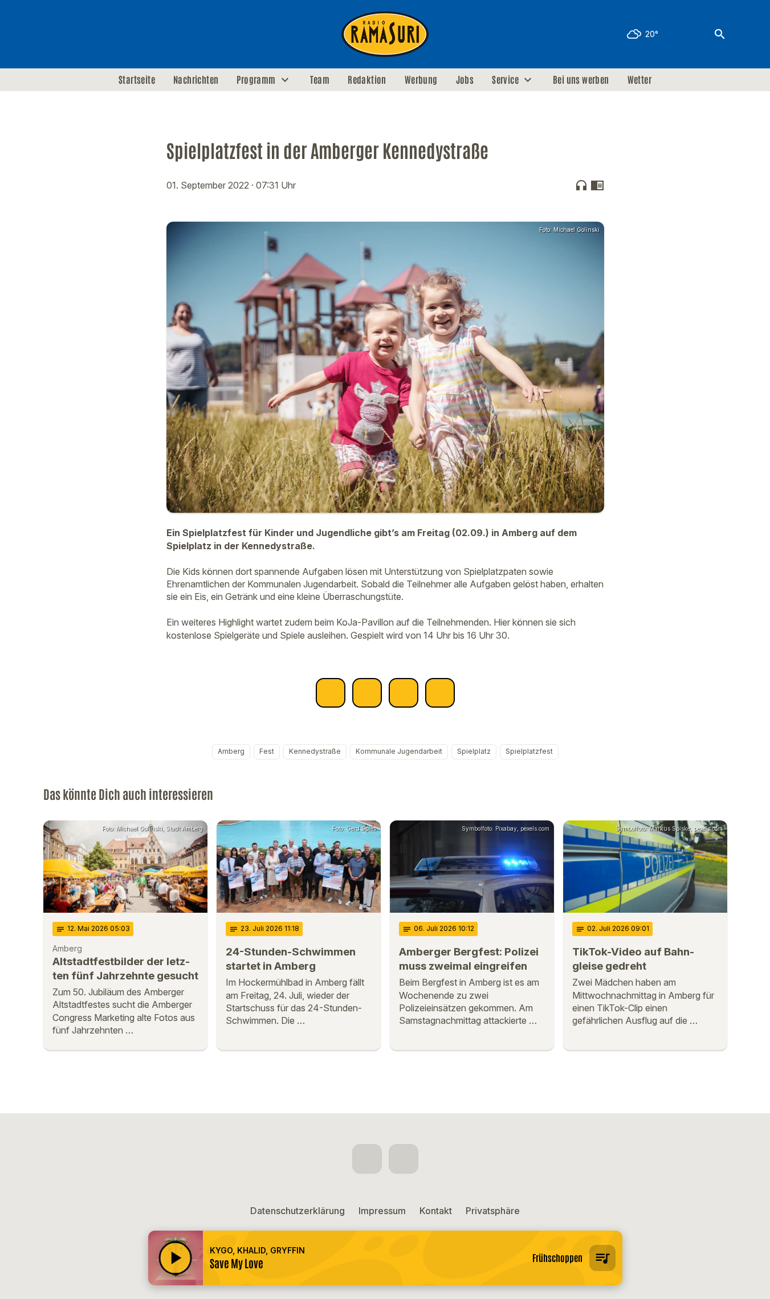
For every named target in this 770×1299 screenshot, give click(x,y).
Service (505, 80)
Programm (256, 80)
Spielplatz (474, 751)
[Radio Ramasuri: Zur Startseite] (385, 34)
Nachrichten (195, 80)
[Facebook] (54, 34)
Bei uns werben (581, 80)
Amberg (231, 751)
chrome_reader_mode (597, 185)
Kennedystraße (315, 751)
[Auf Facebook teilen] (330, 692)
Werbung (421, 80)
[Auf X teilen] (367, 692)
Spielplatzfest (529, 751)
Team (320, 80)
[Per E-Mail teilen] (440, 692)
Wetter (639, 80)
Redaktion (367, 80)
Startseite (137, 80)
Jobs (465, 80)
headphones (581, 185)
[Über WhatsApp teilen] (403, 692)
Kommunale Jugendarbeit (399, 751)
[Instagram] (77, 34)
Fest (266, 751)
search (720, 34)
